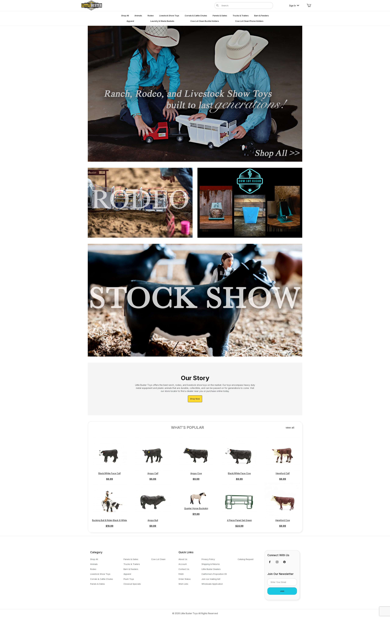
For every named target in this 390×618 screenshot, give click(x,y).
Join (282, 591)
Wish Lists (183, 584)
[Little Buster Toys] (91, 5)
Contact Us (184, 569)
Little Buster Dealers (211, 569)
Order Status (185, 579)
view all (290, 427)
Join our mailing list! (211, 579)
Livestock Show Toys (100, 574)
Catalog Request (246, 559)
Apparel (127, 574)
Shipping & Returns (211, 564)
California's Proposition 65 (214, 574)
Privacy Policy (208, 559)
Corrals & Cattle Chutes (101, 579)
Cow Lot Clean (158, 559)
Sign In (292, 5)
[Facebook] (269, 561)
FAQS (181, 574)
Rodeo (93, 569)
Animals (94, 564)
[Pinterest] (284, 561)
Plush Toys (129, 579)
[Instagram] (277, 561)
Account (183, 564)
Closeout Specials (132, 584)
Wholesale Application (212, 584)
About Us (183, 559)
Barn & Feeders (131, 569)
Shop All (94, 559)
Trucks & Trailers (132, 564)
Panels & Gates (97, 584)
